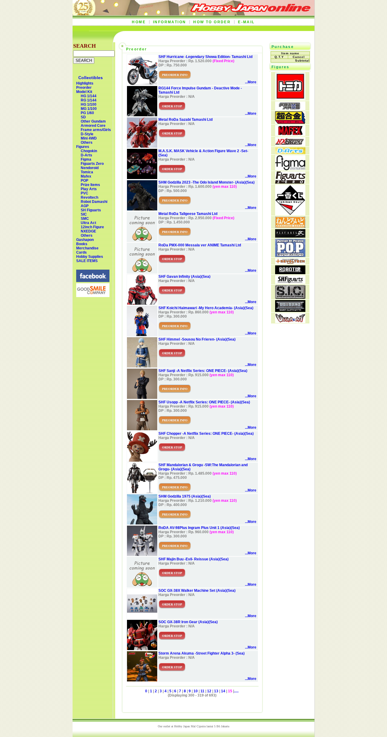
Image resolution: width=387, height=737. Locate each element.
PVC (84, 193)
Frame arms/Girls (96, 130)
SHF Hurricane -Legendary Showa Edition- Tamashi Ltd (205, 57)
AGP (85, 206)
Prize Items (90, 185)
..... (236, 691)
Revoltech (89, 197)
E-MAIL (246, 22)
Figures (82, 147)
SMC (85, 218)
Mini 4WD (89, 138)
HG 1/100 (88, 104)
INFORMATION (169, 22)
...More (250, 82)
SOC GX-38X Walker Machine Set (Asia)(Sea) (197, 590)
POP (84, 180)
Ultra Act (88, 223)
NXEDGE (88, 231)
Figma (86, 159)
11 (202, 691)
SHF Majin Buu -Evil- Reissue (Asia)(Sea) (193, 559)
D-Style (87, 134)
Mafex (86, 176)
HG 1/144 (88, 96)
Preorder (84, 87)
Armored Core (93, 125)
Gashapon (85, 240)
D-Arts (86, 155)
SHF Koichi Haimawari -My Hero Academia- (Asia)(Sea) (205, 308)
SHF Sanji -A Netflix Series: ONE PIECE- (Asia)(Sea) (202, 371)
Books (81, 244)
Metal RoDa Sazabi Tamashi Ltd (185, 119)
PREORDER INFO (174, 74)
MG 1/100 (89, 109)
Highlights (84, 83)
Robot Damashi (94, 202)
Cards (81, 252)
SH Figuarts (91, 210)
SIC (84, 214)
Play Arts (89, 189)
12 (209, 691)
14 (223, 691)
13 (216, 691)
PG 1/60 (87, 113)
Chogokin (89, 151)
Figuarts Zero (92, 164)
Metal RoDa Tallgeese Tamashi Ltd (187, 214)
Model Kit (84, 92)
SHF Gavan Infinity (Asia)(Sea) (184, 276)
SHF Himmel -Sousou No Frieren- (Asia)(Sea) (197, 339)
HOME (139, 22)
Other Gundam (93, 121)
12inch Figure (92, 227)
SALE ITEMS (87, 261)
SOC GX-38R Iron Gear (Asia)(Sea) (188, 622)
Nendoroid (90, 168)
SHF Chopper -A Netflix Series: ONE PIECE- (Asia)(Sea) (206, 433)
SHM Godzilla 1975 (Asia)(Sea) (184, 496)
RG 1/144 (88, 100)
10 (196, 691)
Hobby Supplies (89, 257)
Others (87, 142)
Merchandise (87, 248)
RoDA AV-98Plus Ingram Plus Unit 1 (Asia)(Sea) (199, 528)
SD (83, 117)
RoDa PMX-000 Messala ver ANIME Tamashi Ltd (199, 245)
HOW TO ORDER (212, 22)
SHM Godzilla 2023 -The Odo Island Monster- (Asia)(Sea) (206, 182)
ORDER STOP (172, 106)
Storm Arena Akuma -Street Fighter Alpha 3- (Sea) (201, 653)
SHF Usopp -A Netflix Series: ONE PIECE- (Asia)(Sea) (204, 402)
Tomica (87, 172)
